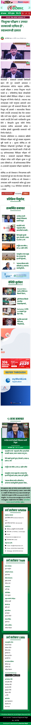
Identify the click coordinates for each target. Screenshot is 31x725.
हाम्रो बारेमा (7, 699)
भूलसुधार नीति (8, 690)
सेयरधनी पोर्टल (8, 645)
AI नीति (6, 695)
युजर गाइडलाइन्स (8, 701)
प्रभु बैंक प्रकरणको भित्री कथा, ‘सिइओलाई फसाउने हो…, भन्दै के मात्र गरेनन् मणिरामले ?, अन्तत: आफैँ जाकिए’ (22, 321)
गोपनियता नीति (8, 685)
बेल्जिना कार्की (8, 601)
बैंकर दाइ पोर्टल (8, 656)
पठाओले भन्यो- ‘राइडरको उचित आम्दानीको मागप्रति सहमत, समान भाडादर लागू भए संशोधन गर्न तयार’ (23, 228)
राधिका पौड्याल (8, 628)
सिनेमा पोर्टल (7, 650)
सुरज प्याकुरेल (8, 569)
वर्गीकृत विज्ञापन (8, 669)
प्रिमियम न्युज (7, 664)
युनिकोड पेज (7, 653)
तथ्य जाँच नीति (8, 687)
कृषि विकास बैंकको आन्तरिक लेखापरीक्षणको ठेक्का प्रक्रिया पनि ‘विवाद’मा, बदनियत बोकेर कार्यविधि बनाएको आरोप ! (22, 301)
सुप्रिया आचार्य (8, 581)
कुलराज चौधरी (8, 616)
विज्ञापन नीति (8, 693)
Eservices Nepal (23, 723)
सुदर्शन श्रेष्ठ (7, 575)
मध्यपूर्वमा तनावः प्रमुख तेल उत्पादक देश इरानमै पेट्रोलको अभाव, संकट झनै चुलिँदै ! (23, 256)
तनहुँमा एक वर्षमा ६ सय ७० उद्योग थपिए (22, 247)
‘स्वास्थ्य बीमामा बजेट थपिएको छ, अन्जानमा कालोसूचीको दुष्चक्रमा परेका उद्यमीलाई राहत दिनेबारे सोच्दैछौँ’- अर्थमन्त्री (23, 265)
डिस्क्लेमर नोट (8, 704)
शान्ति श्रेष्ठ (7, 589)
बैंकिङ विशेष (19, 13)
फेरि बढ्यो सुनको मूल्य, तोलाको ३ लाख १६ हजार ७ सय (23, 237)
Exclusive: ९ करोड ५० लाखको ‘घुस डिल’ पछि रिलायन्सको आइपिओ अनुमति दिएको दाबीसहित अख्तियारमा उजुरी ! (22, 311)
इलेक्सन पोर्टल (8, 648)
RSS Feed (7, 706)
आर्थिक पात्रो (7, 667)
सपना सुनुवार (8, 595)
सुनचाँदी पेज (7, 658)
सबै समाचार (3, 13)
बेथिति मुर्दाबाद (11, 13)
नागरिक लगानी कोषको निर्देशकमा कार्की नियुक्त (22, 218)
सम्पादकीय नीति (8, 682)
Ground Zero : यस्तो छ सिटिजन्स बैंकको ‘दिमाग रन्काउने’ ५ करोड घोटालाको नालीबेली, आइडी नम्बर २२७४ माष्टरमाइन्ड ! (22, 291)
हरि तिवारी (7, 613)
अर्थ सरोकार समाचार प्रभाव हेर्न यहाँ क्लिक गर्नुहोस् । (18, 501)
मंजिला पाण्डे (7, 583)
